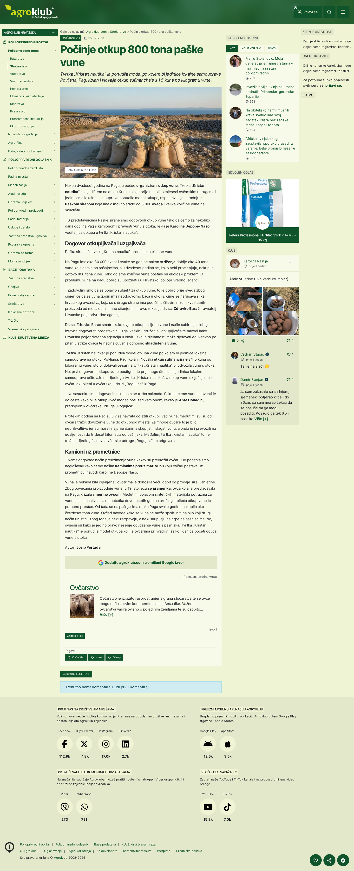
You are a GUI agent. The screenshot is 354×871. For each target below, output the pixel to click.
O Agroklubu (29, 851)
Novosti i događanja (23, 134)
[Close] (329, 12)
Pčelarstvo (18, 111)
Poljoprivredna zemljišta (25, 168)
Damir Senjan (251, 379)
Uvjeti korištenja (79, 851)
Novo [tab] (271, 48)
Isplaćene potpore (21, 312)
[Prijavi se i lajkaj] (316, 860)
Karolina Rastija (255, 261)
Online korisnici (315, 56)
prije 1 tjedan (257, 266)
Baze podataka (21, 270)
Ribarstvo (17, 104)
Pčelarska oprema (21, 244)
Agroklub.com (96, 31)
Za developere (107, 851)
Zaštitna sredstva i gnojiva (27, 236)
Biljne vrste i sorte (21, 295)
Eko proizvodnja (22, 126)
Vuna (98, 657)
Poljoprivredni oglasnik (30, 160)
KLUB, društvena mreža (28, 337)
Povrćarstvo (19, 89)
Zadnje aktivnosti (317, 32)
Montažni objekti (20, 261)
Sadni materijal (18, 219)
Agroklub (60, 857)
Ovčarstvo (78, 657)
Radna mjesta (18, 176)
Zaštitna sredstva (21, 278)
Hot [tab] (232, 48)
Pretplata (163, 851)
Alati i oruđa (17, 193)
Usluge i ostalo (19, 227)
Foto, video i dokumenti (25, 151)
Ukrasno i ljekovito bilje (27, 96)
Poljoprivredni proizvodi (25, 210)
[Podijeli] (329, 860)
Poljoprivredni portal (35, 844)
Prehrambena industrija (27, 119)
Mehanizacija (17, 185)
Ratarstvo (17, 58)
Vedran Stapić (252, 354)
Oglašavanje (53, 851)
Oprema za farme (20, 253)
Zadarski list (75, 635)
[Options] (290, 262)
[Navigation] (343, 12)
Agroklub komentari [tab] (76, 674)
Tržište (13, 320)
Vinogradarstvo (21, 81)
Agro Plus (15, 142)
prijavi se (333, 85)
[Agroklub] (31, 11)
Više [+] (106, 614)
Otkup (116, 657)
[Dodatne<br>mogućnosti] (343, 860)
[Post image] (244, 298)
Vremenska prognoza (23, 329)
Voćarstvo (17, 74)
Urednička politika (189, 851)
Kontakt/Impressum (137, 851)
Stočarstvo (118, 31)
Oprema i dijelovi (20, 202)
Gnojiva (13, 287)
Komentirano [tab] (251, 48)
